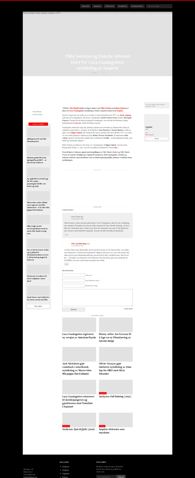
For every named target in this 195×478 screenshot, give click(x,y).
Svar (66, 234)
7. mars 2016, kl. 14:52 (77, 246)
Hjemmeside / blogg (91, 286)
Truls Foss (95, 73)
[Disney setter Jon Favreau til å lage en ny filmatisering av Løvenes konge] (116, 324)
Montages (29, 4)
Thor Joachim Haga (79, 243)
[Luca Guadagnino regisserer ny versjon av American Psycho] (79, 324)
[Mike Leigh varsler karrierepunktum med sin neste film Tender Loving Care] (38, 219)
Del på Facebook (37, 114)
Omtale (102, 426)
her (116, 147)
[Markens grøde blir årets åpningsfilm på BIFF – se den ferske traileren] (38, 151)
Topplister (109, 6)
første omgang (125, 115)
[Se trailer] (156, 124)
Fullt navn (89, 275)
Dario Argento (149, 135)
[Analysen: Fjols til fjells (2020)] (79, 420)
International (137, 6)
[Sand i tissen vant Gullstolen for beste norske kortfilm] (38, 291)
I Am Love (77, 123)
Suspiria (119, 110)
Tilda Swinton (106, 108)
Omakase (97, 6)
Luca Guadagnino (76, 110)
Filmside (157, 138)
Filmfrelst (122, 6)
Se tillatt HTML (128, 309)
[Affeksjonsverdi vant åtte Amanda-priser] (38, 132)
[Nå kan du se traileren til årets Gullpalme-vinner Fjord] (38, 269)
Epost (93, 280)
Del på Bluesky (37, 112)
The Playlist (74, 108)
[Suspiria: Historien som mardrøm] (116, 420)
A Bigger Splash (76, 132)
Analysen (85, 6)
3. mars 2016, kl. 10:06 (77, 219)
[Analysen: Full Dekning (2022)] (116, 387)
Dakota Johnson (120, 108)
